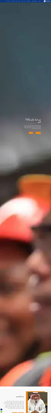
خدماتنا (31, 132)
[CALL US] (1, 409)
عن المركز (38, 132)
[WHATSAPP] (1, 412)
